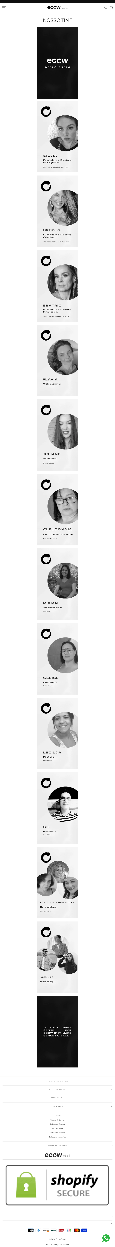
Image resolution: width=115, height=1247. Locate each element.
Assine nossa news (57, 1145)
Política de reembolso (57, 1137)
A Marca (57, 1116)
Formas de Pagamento (57, 1081)
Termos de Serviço (57, 1120)
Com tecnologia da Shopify (57, 1244)
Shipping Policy (57, 1128)
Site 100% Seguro (57, 1089)
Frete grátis (57, 1098)
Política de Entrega (57, 1124)
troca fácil (57, 1106)
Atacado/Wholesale (57, 1133)
